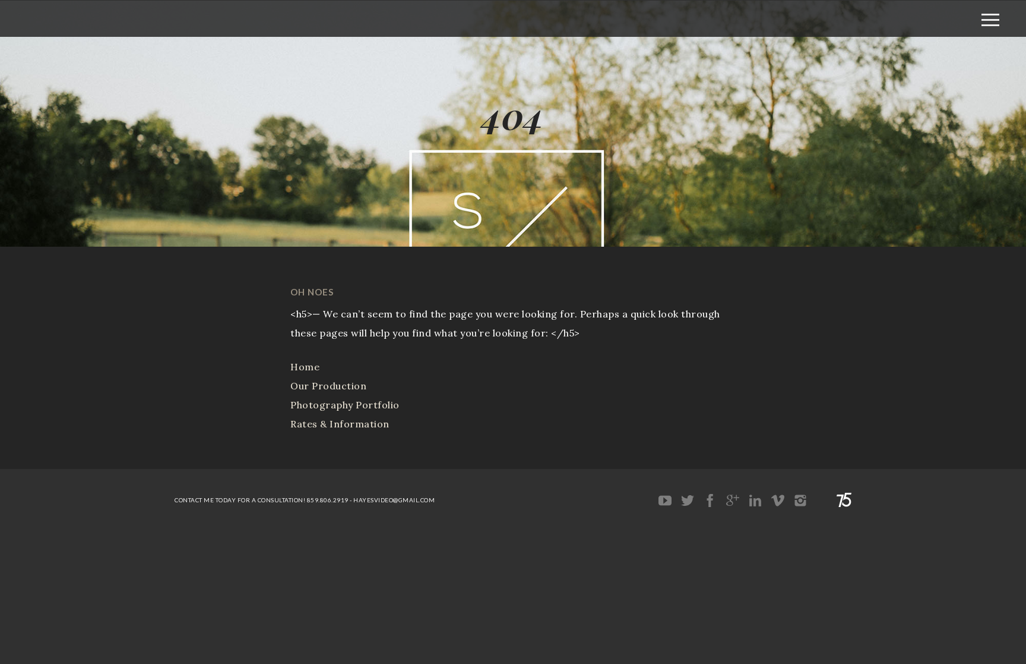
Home (304, 367)
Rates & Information (340, 424)
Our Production (328, 386)
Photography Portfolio (345, 405)
